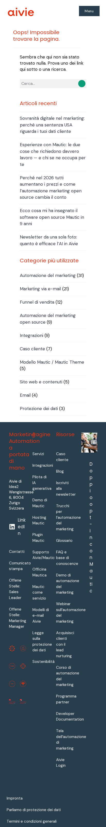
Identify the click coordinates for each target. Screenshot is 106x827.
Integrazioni (31, 335)
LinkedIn (21, 526)
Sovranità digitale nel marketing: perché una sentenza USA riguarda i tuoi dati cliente (52, 124)
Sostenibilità (43, 661)
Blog (60, 471)
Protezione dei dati (39, 408)
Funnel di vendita (37, 302)
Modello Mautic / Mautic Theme (52, 362)
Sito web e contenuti (41, 382)
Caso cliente (32, 349)
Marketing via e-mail (40, 289)
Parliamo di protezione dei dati (34, 809)
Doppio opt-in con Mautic (91, 527)
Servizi (38, 453)
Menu (89, 11)
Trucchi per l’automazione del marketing (68, 517)
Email (25, 395)
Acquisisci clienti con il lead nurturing (65, 644)
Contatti (16, 551)
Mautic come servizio (39, 592)
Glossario (64, 540)
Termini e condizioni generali (32, 821)
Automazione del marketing (48, 275)
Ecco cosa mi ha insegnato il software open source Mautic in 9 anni (52, 217)
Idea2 (14, 486)
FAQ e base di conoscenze (67, 558)
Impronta (15, 798)
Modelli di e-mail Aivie (40, 615)
